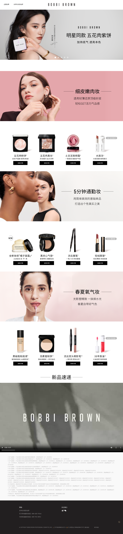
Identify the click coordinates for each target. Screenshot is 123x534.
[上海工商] (53, 527)
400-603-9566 (36, 513)
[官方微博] (63, 510)
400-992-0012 (36, 517)
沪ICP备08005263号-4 (60, 527)
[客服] (119, 522)
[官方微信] (65, 510)
